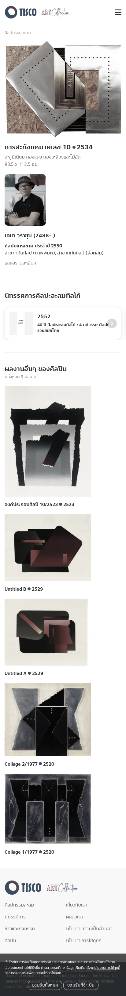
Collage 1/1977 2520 (29, 852)
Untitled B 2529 (24, 589)
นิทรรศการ (15, 917)
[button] (115, 12)
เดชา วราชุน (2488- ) (30, 235)
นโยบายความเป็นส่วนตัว (89, 928)
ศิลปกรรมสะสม (18, 33)
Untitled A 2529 (24, 673)
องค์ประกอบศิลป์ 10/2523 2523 (39, 504)
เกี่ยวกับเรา (76, 905)
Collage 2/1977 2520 (29, 764)
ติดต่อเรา (74, 917)
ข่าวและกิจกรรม (20, 928)
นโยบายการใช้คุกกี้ (83, 940)
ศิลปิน (10, 940)
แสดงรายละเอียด (20, 263)
